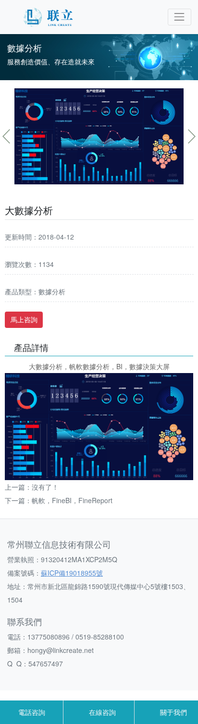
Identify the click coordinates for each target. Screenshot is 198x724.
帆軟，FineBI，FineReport (72, 500)
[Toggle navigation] (179, 17)
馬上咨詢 (24, 319)
